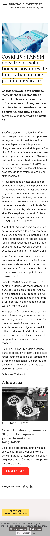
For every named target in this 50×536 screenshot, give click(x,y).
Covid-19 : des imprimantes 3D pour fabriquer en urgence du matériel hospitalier (24, 436)
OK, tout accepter (18, 529)
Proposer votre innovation (15, 512)
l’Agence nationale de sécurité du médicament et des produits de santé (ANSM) (24, 160)
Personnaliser (23, 533)
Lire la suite (16, 471)
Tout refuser (35, 529)
